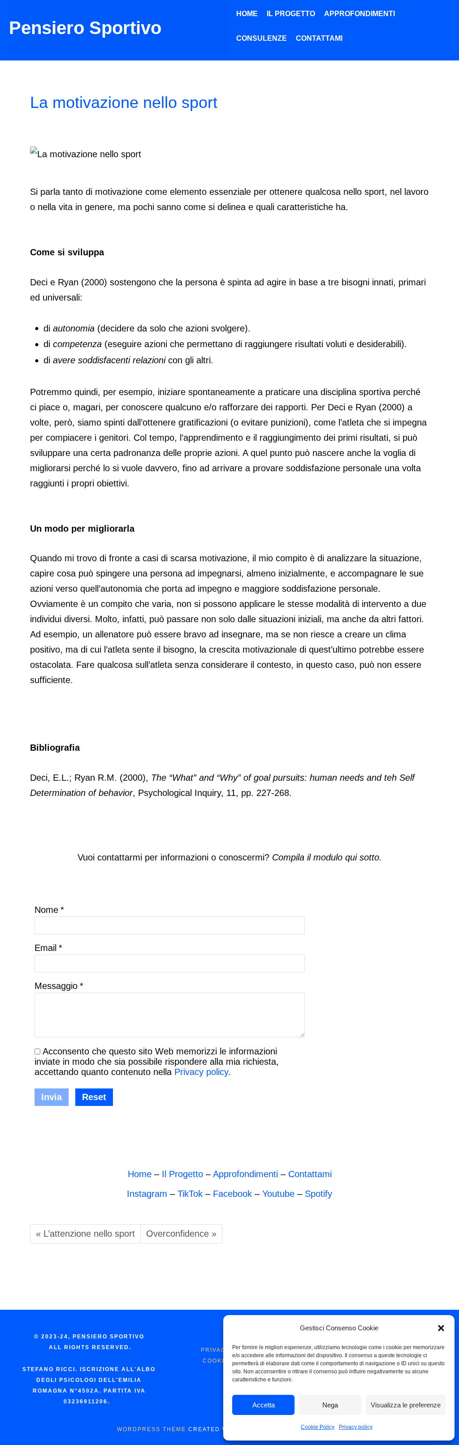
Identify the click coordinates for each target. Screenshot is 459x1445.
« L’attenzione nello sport (85, 1234)
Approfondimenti (82, 71)
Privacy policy (355, 1427)
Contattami (310, 1174)
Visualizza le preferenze (406, 1405)
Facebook (232, 1194)
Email (45, 948)
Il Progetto (182, 1174)
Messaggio (56, 986)
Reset (94, 1097)
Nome (46, 910)
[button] (441, 1328)
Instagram (147, 1194)
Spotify (318, 1194)
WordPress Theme (151, 1429)
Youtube (278, 1194)
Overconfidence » (181, 1234)
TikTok (190, 1194)
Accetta (263, 1405)
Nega (330, 1405)
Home (33, 71)
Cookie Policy (317, 1427)
